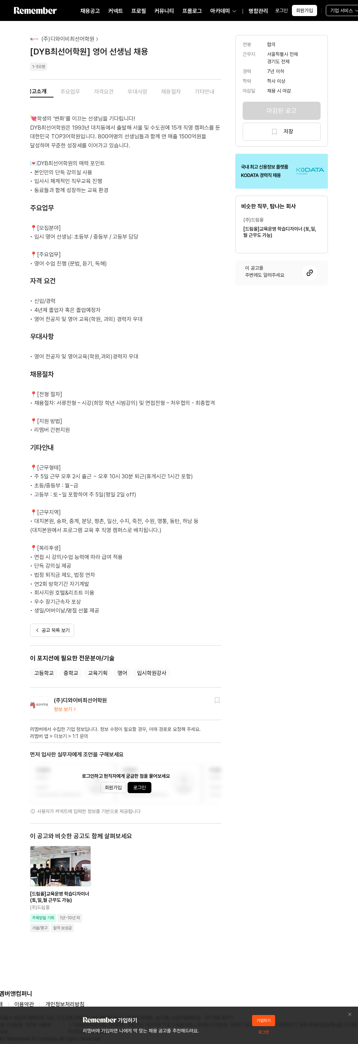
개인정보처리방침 (65, 1004)
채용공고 (90, 11)
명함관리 (258, 11)
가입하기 (264, 1020)
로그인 (281, 10)
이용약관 (24, 1004)
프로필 (138, 11)
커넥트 (115, 11)
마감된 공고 (281, 110)
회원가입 (304, 10)
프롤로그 (192, 11)
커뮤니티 (164, 11)
